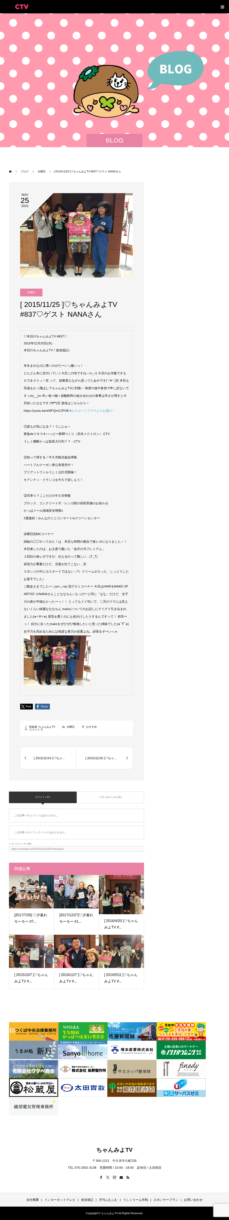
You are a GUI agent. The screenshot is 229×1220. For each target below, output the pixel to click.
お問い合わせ (193, 1199)
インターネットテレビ (60, 1199)
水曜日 (31, 292)
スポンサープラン (165, 1199)
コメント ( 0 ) (42, 797)
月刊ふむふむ (108, 1199)
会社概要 (32, 1199)
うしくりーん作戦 (135, 1199)
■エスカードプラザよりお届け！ (92, 410)
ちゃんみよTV (46, 726)
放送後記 (87, 1199)
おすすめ (91, 726)
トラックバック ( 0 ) (110, 797)
